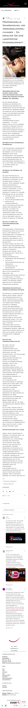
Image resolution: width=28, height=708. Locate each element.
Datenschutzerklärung (7, 678)
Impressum (4, 676)
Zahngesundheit (6, 487)
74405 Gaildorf (5, 658)
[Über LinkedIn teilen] (10, 491)
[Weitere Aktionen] (24, 18)
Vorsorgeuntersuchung (8, 483)
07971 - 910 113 (8, 661)
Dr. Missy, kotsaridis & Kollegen (11, 5)
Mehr (16, 10)
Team (3, 670)
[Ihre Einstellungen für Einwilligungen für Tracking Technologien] (2, 705)
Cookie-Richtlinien (6, 679)
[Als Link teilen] (13, 491)
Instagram (4, 687)
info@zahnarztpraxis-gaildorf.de (13, 663)
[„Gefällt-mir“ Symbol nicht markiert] (7, 547)
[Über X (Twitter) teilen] (6, 491)
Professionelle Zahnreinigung (9, 481)
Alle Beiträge (6, 10)
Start (3, 669)
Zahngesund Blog (6, 675)
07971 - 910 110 (7, 659)
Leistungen (4, 672)
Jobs (3, 673)
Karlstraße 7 (5, 656)
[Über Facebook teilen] (3, 491)
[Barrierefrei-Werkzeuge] (5, 705)
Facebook (4, 685)
